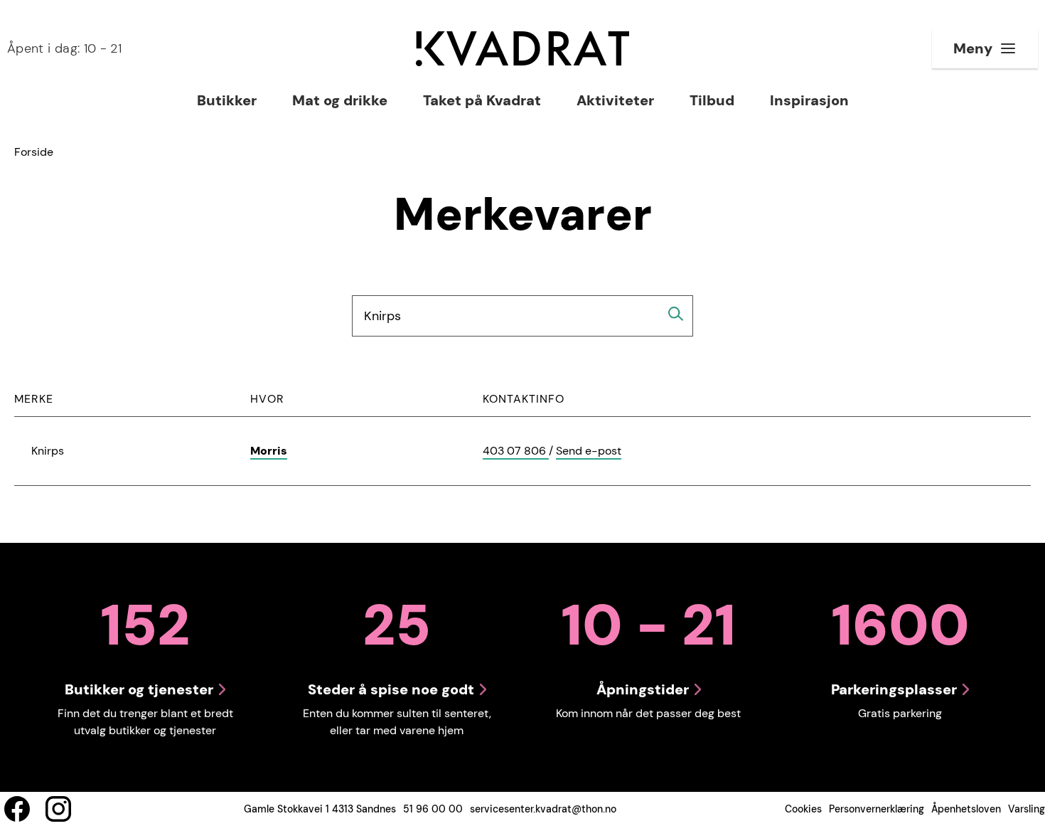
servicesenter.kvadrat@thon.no (543, 809)
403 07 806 (516, 451)
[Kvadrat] (522, 48)
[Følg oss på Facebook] (17, 809)
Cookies (803, 809)
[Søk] (676, 313)
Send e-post (588, 451)
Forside (33, 151)
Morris (268, 450)
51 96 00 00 (433, 809)
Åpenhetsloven (966, 809)
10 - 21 (64, 48)
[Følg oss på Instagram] (58, 809)
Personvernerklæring (876, 809)
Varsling (1026, 809)
